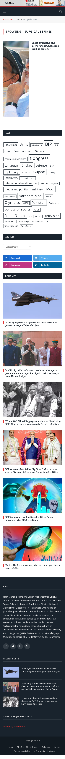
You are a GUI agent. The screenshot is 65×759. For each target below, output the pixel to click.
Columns (46, 747)
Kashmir (44, 183)
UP (47, 221)
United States (37, 222)
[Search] (60, 11)
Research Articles (22, 751)
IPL (36, 183)
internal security (27, 178)
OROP (25, 203)
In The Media (40, 751)
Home (19, 19)
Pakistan (39, 202)
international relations (18, 183)
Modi (50, 189)
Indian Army (11, 177)
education (26, 172)
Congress (39, 158)
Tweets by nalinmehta (14, 726)
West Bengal (26, 226)
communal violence (15, 159)
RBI (30, 216)
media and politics (17, 189)
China (7, 151)
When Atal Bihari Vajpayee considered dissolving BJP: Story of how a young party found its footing (33, 423)
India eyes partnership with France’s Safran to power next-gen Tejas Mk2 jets (31, 324)
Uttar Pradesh (11, 225)
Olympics (12, 202)
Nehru (49, 196)
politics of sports (18, 209)
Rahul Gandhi (15, 215)
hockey (52, 172)
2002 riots (11, 145)
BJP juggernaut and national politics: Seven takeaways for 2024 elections (29, 518)
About (52, 751)
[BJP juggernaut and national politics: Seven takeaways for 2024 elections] (32, 495)
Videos (57, 747)
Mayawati (54, 183)
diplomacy (12, 172)
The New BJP (23, 221)
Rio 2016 (38, 216)
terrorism (9, 221)
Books (35, 747)
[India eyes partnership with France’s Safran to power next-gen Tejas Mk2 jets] (32, 301)
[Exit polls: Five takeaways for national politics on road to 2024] (32, 543)
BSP (56, 145)
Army (24, 144)
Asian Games (37, 145)
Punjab (36, 210)
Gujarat (39, 171)
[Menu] (5, 11)
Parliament (54, 203)
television (52, 216)
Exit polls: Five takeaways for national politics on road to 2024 (33, 566)
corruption (11, 165)
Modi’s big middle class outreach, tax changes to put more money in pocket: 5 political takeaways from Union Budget (32, 373)
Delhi (52, 166)
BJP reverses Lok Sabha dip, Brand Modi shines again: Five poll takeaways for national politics (31, 471)
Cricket (26, 165)
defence (41, 165)
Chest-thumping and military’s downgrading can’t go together (45, 45)
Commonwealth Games (28, 151)
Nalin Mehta (10, 196)
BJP (48, 144)
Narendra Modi (30, 195)
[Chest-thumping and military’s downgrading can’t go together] (16, 78)
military (37, 189)
